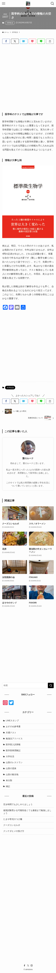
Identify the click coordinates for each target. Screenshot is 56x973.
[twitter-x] (28, 965)
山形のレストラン (14, 762)
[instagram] (31, 965)
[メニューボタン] (3, 3)
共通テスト (11, 733)
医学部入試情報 (13, 744)
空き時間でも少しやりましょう (18, 804)
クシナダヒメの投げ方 (13, 831)
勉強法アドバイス (14, 738)
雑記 (8, 786)
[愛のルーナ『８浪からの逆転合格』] (28, 3)
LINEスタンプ (12, 720)
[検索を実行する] (51, 685)
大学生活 (10, 23)
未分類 (9, 780)
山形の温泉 (11, 768)
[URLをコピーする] (50, 41)
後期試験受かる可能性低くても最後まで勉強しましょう (27, 811)
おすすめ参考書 (13, 726)
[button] (6, 41)
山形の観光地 (12, 774)
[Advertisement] (28, 76)
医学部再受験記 (13, 750)
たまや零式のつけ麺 (12, 819)
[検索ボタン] (52, 3)
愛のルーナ (28, 458)
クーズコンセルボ (11, 825)
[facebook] (24, 965)
